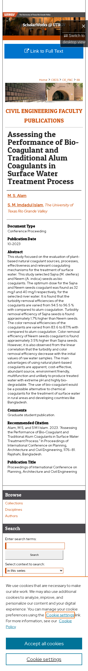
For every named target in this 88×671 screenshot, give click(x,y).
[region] (44, 623)
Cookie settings (60, 615)
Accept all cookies (44, 643)
